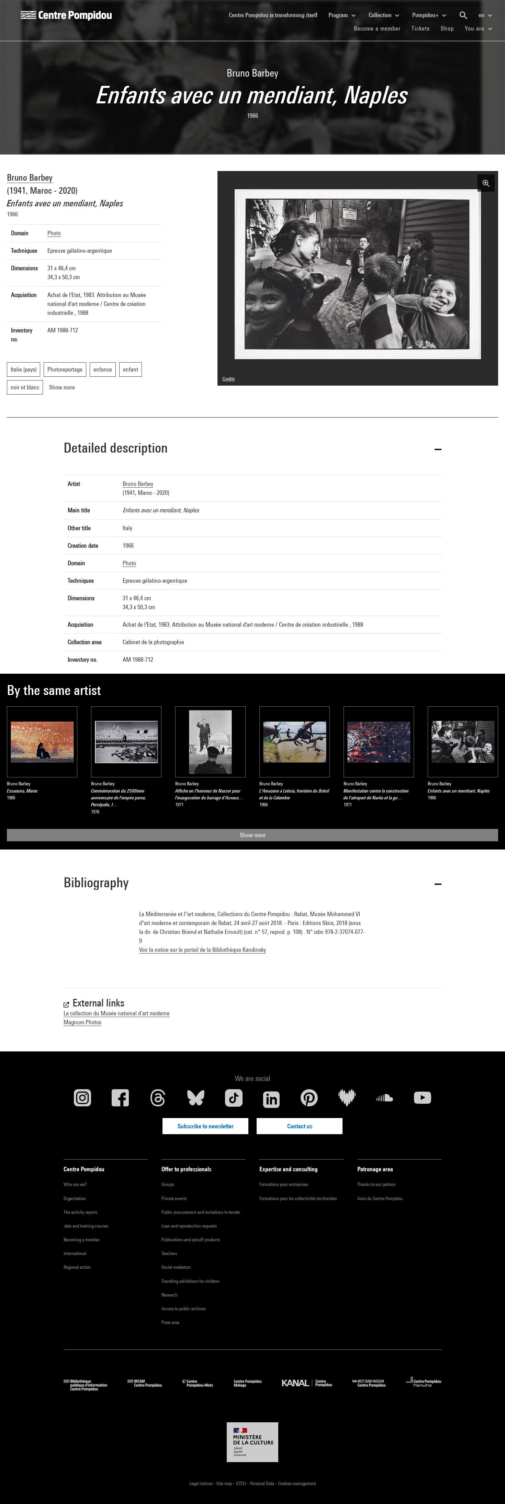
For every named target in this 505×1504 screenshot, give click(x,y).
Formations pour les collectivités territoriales (298, 1198)
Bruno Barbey (30, 177)
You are (475, 28)
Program (338, 15)
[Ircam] (149, 1389)
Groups (167, 1184)
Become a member (380, 28)
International (75, 1253)
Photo (54, 233)
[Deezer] (347, 1099)
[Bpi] (90, 1389)
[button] (252, 449)
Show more (253, 835)
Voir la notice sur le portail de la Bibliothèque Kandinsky (202, 949)
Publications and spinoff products (190, 1239)
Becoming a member (82, 1239)
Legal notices (201, 1483)
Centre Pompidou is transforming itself (276, 15)
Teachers (169, 1253)
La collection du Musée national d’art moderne (117, 1013)
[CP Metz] (202, 1389)
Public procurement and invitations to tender (200, 1212)
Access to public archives (183, 1308)
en (482, 15)
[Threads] (158, 1099)
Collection (381, 15)
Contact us (299, 1126)
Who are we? (75, 1184)
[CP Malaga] (253, 1389)
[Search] (463, 15)
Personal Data (262, 1483)
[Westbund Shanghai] (374, 1389)
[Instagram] (82, 1099)
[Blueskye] (196, 1099)
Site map (224, 1483)
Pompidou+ (426, 15)
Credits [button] (229, 378)
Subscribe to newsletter (206, 1126)
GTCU (241, 1483)
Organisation (75, 1198)
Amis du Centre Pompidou (380, 1198)
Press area (170, 1322)
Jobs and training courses (86, 1226)
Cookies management (297, 1483)
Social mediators (175, 1267)
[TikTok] (233, 1099)
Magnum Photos (82, 1022)
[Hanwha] (423, 1389)
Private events (174, 1198)
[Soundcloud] (385, 1099)
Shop (450, 28)
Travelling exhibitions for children (190, 1281)
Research (169, 1295)
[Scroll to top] (489, 1488)
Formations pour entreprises (283, 1184)
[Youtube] (422, 1099)
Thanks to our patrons (376, 1184)
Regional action (77, 1267)
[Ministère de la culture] (252, 1442)
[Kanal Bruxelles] (312, 1389)
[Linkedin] (271, 1099)
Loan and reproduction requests (189, 1226)
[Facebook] (120, 1099)
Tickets (421, 28)
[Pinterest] (309, 1099)
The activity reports (80, 1212)
